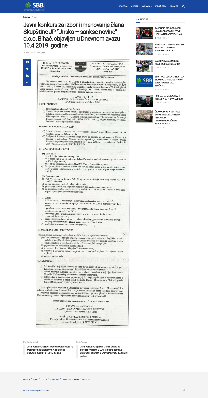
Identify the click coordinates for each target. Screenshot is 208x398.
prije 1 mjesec (162, 127)
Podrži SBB (54, 379)
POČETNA (123, 6)
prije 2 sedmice (162, 38)
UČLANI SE (173, 6)
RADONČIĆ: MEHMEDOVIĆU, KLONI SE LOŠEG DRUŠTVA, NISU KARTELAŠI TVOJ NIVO (168, 31)
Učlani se (65, 379)
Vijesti (35, 379)
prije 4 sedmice (162, 89)
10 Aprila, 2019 (29, 53)
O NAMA (146, 6)
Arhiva (34, 17)
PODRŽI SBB (160, 6)
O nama (44, 379)
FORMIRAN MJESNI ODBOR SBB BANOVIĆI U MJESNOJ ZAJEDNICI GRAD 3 (170, 47)
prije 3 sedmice (162, 68)
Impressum (86, 379)
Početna (26, 17)
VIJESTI (134, 6)
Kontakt (75, 379)
